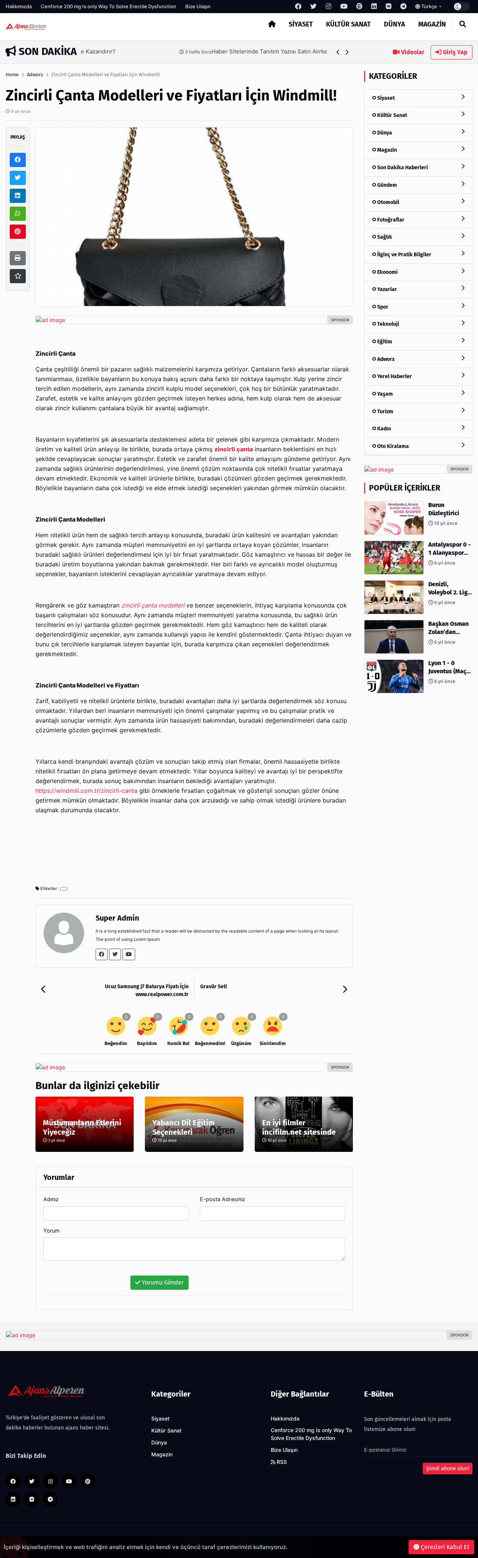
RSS (281, 1462)
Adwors (35, 74)
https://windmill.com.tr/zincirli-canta (86, 790)
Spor (382, 307)
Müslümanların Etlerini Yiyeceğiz (82, 1127)
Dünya (394, 24)
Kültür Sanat (348, 24)
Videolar (412, 52)
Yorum (51, 1230)
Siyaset (301, 24)
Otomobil (387, 203)
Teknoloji (387, 324)
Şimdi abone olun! (447, 1468)
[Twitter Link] (115, 954)
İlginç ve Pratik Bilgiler (403, 254)
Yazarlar (386, 290)
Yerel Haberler (394, 377)
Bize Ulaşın (198, 6)
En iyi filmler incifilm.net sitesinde (299, 1127)
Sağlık (384, 237)
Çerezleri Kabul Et (444, 1547)
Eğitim (384, 342)
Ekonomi (387, 272)
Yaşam (384, 394)
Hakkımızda (19, 6)
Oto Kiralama (392, 446)
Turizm (384, 411)
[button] (338, 52)
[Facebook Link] (102, 954)
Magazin (432, 24)
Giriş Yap (454, 52)
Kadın (383, 429)
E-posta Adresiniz (222, 1199)
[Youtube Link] (128, 954)
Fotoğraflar (390, 220)
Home (12, 74)
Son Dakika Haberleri (402, 167)
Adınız (51, 1199)
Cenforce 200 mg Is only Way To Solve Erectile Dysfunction (108, 6)
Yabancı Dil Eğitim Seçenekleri (183, 1127)
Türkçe (429, 6)
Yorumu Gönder (162, 1282)
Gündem (386, 185)
